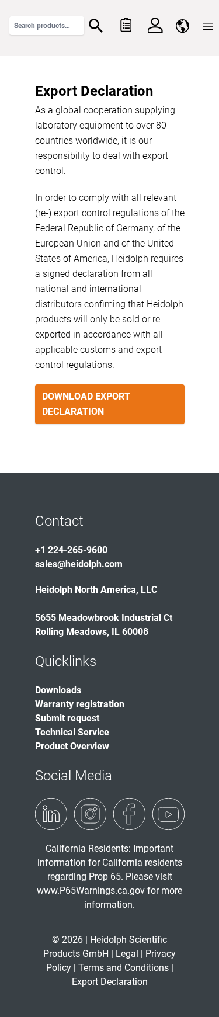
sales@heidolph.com (79, 564)
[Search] (96, 26)
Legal (127, 953)
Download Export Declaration (86, 404)
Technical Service (72, 732)
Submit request (67, 718)
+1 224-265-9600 (71, 550)
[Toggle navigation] (208, 26)
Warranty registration (79, 704)
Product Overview (72, 746)
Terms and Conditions (123, 967)
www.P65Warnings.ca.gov (91, 890)
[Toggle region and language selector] (182, 26)
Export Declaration (110, 981)
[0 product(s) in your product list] (125, 26)
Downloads (58, 690)
